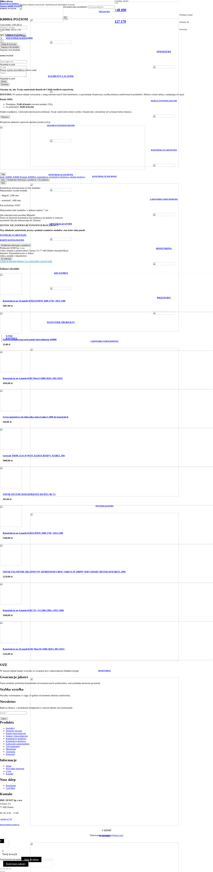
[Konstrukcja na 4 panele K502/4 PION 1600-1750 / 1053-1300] (11, 526)
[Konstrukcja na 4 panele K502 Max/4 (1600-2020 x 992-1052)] (11, 371)
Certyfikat (10, 788)
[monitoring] (104, 660)
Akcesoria (10, 751)
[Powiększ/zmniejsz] (1, 868)
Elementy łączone (14, 731)
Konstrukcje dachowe (16, 741)
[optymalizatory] (104, 495)
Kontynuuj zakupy (16, 863)
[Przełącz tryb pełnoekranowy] (4, 868)
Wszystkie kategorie (15, 768)
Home (8, 766)
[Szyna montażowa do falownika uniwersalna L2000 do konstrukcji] (11, 410)
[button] (7, 871)
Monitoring (11, 749)
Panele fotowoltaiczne (16, 733)
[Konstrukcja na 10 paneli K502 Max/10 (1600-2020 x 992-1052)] (11, 642)
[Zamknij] (1, 31)
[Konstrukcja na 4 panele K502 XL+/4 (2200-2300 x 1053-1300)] (11, 603)
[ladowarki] (104, 330)
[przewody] (104, 1)
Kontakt (9, 774)
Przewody (10, 754)
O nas (8, 771)
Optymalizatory (13, 746)
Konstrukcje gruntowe (16, 738)
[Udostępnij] (7, 868)
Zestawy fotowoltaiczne (17, 736)
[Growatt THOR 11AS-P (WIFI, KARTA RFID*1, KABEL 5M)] (11, 449)
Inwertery (10, 728)
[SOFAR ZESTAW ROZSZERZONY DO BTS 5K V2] (11, 487)
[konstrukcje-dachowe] (104, 166)
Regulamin (11, 785)
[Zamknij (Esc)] (10, 868)
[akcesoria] (104, 825)
